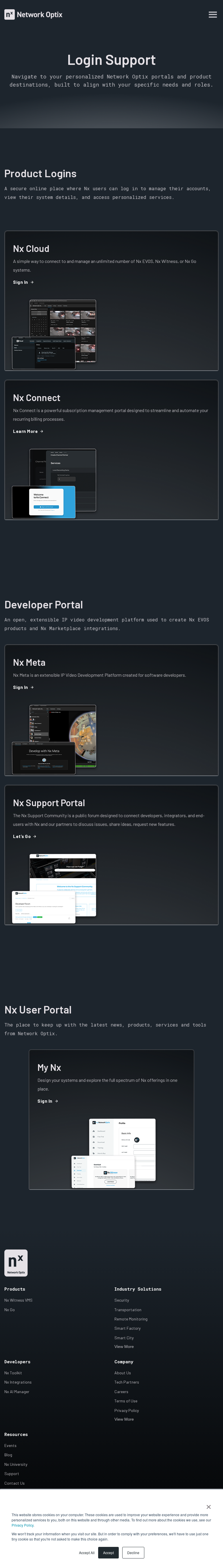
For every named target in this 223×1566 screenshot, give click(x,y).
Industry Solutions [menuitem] (137, 1289)
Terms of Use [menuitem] (125, 1400)
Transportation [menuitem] (127, 1309)
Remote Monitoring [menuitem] (131, 1318)
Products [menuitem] (14, 1289)
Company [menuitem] (123, 1361)
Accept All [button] (87, 1552)
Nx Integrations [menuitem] (18, 1382)
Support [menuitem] (11, 1473)
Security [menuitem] (121, 1300)
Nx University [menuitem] (15, 1464)
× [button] (208, 1505)
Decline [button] (133, 1552)
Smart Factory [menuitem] (127, 1328)
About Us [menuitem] (122, 1372)
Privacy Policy (22, 1525)
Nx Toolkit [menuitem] (13, 1372)
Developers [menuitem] (17, 1361)
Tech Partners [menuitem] (126, 1382)
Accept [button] (108, 1552)
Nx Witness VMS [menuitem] (18, 1300)
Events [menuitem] (10, 1445)
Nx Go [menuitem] (9, 1309)
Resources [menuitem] (16, 1434)
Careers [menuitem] (121, 1391)
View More (124, 1346)
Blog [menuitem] (8, 1454)
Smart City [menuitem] (124, 1337)
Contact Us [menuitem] (14, 1483)
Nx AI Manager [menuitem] (16, 1391)
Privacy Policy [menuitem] (126, 1410)
